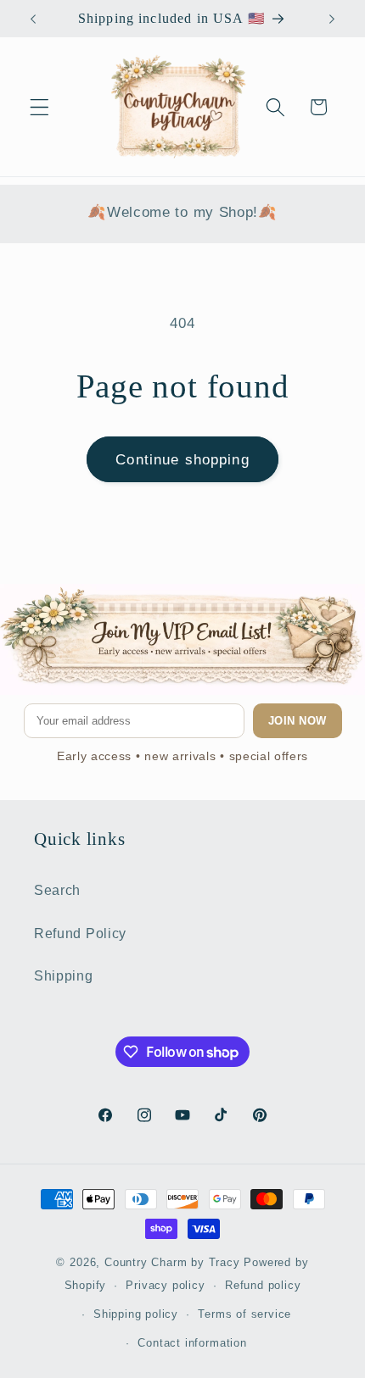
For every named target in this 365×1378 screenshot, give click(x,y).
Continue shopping (182, 459)
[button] (39, 107)
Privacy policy (165, 1286)
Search (57, 889)
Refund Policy (80, 933)
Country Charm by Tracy (174, 1263)
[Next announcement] (332, 18)
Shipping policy (135, 1314)
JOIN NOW (297, 720)
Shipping (63, 975)
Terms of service (244, 1314)
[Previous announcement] (33, 18)
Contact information (192, 1343)
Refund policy (262, 1286)
